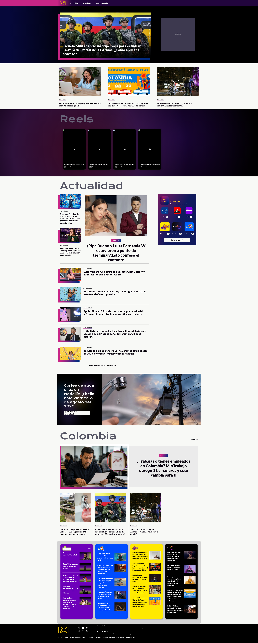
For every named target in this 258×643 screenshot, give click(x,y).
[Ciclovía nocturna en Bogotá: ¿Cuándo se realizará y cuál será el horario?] (178, 81)
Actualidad (87, 3)
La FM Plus (160, 627)
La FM (121, 627)
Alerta (135, 627)
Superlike (167, 627)
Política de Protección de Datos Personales (113, 637)
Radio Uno (153, 627)
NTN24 (182, 627)
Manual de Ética (111, 634)
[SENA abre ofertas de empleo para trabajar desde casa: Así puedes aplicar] (80, 81)
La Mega (142, 627)
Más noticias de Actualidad (102, 366)
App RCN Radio (102, 3)
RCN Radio (106, 627)
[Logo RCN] (63, 630)
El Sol (147, 627)
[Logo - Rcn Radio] (63, 3)
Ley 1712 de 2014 (122, 634)
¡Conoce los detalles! (71, 413)
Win (187, 627)
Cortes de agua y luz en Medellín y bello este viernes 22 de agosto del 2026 (79, 396)
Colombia (74, 3)
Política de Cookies (131, 637)
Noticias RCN (114, 627)
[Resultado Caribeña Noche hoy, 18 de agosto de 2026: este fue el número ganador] (70, 294)
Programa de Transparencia (134, 634)
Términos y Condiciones (95, 637)
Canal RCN (99, 627)
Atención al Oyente (101, 634)
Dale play (175, 240)
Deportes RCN (128, 627)
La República (175, 627)
